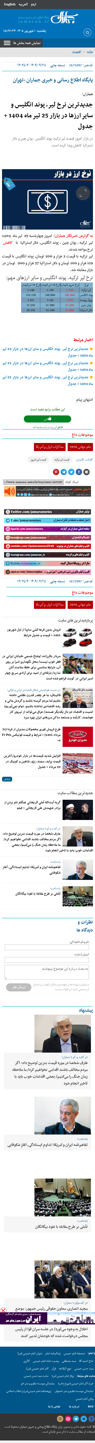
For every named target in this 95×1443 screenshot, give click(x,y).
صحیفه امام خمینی (74, 1353)
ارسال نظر (19, 987)
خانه (90, 52)
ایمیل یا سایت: (81, 954)
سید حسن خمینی (83, 1368)
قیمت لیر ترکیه (61, 459)
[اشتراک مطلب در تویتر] (71, 472)
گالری (26, 1361)
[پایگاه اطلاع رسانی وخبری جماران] (47, 17)
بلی (46, 419)
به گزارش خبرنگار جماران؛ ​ (73, 236)
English (9, 4)
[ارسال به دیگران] (86, 472)
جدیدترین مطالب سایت (75, 793)
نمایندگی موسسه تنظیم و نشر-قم (38, 1383)
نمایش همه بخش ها (27, 43)
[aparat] (67, 1419)
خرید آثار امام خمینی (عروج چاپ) (75, 1383)
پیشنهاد (86, 1010)
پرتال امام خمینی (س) (63, 1376)
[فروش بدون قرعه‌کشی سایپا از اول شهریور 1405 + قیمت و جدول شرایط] (78, 637)
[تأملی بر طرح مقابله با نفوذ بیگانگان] (78, 896)
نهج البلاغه (65, 1368)
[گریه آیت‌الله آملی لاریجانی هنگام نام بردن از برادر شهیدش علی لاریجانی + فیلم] (78, 810)
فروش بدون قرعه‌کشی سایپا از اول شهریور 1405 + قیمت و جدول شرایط (34, 632)
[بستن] (3, 1310)
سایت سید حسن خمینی (36, 1376)
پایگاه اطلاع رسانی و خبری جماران (38, 1426)
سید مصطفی (69, 1361)
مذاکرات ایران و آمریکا (50, 447)
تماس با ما (54, 1406)
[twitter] (83, 1419)
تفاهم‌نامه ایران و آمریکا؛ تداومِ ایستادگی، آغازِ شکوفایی (47, 1145)
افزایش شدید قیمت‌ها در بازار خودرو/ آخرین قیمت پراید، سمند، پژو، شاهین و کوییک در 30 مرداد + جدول (32, 761)
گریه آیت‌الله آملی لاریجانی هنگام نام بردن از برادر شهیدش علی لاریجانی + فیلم (32, 805)
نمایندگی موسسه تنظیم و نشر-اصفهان (74, 1391)
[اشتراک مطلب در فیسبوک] (78, 472)
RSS (90, 1406)
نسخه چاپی (57, 65)
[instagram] (60, 1419)
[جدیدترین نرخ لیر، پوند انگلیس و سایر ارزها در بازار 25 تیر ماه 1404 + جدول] (47, 199)
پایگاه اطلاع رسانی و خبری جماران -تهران (53, 80)
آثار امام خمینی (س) (37, 1368)
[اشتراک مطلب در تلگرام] (63, 472)
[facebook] (91, 1419)
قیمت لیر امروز (38, 459)
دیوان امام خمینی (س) (30, 1353)
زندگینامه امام (53, 1353)
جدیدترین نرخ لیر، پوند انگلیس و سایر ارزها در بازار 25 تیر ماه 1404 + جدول (48, 116)
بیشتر (7, 779)
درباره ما (74, 1406)
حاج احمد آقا (86, 1361)
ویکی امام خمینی (84, 1398)
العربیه (23, 4)
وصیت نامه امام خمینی (46, 1361)
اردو (33, 4)
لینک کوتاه (71, 482)
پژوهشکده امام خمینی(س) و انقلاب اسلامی (28, 1391)
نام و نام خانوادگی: (79, 942)
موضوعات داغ (82, 435)
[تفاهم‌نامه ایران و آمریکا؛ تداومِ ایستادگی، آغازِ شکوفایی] (78, 870)
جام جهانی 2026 (80, 447)
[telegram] (75, 1419)
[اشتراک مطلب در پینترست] (56, 472)
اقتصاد (76, 52)
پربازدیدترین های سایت (75, 620)
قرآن (53, 1368)
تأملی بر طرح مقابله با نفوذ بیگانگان (38, 894)
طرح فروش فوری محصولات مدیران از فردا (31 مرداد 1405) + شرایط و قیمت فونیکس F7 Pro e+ (31, 735)
